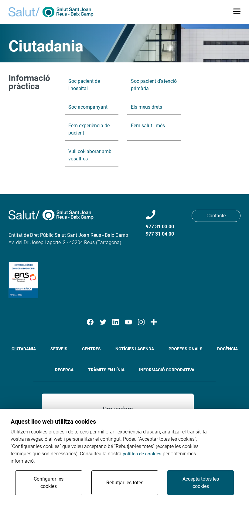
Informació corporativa (166, 369)
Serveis (58, 348)
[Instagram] (141, 322)
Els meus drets (146, 107)
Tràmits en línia (106, 369)
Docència (227, 348)
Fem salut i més (148, 125)
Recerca (64, 369)
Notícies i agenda (134, 348)
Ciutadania (24, 348)
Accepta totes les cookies (200, 482)
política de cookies (142, 454)
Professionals (186, 348)
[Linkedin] (115, 322)
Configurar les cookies (48, 482)
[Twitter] (103, 322)
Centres (91, 348)
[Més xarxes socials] (154, 322)
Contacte (216, 216)
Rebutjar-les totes (124, 482)
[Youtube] (128, 322)
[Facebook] (90, 322)
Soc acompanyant (87, 107)
